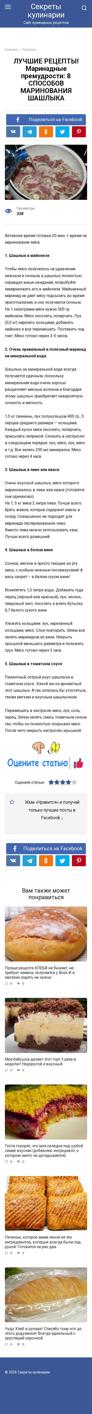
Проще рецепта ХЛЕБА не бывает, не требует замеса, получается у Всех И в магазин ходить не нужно (40, 972)
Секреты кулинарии (46, 10)
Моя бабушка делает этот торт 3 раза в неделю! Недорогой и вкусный (40, 1061)
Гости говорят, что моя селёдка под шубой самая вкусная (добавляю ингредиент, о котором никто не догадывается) (44, 1151)
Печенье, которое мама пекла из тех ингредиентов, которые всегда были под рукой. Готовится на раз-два (43, 1242)
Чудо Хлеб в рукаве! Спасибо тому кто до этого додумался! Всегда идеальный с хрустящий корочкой (43, 1333)
